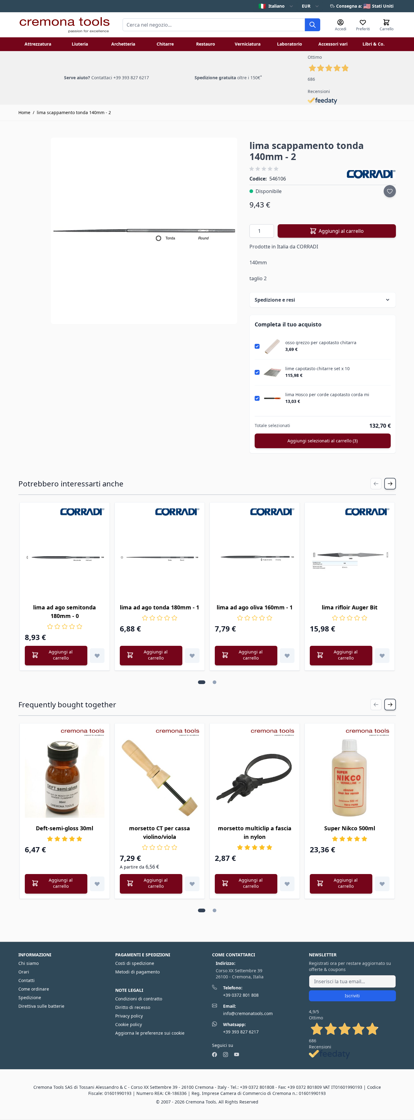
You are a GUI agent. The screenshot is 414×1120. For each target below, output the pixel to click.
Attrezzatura (38, 44)
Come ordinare (33, 989)
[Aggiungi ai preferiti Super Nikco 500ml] (382, 883)
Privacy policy (129, 1016)
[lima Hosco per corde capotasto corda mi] (272, 398)
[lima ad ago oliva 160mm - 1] (254, 557)
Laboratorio (289, 44)
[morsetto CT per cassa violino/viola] (159, 778)
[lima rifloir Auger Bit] (349, 557)
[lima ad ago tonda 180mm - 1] (159, 557)
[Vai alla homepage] (64, 25)
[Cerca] (312, 24)
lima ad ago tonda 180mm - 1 (159, 607)
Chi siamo (28, 963)
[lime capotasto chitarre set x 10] (272, 372)
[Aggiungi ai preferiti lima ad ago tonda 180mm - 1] (192, 655)
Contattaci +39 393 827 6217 (120, 77)
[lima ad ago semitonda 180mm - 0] (64, 557)
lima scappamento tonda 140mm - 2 (74, 112)
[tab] (201, 682)
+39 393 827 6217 (241, 1032)
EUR (306, 6)
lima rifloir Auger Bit (350, 607)
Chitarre (165, 44)
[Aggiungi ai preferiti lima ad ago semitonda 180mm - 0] (97, 655)
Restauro (205, 44)
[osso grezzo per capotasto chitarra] (272, 346)
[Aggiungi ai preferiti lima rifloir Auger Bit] (382, 655)
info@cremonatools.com (248, 1013)
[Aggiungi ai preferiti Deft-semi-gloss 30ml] (97, 883)
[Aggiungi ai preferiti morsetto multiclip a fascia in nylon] (287, 883)
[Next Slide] (390, 483)
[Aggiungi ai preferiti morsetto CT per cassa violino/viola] (192, 883)
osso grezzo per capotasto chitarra (320, 342)
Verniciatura (247, 44)
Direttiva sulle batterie (41, 1006)
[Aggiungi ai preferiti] (390, 191)
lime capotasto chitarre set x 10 (317, 368)
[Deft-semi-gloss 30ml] (64, 778)
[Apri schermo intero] (144, 231)
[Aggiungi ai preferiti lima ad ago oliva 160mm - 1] (287, 655)
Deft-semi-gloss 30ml (64, 828)
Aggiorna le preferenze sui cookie (149, 1033)
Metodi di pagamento (137, 972)
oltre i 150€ (228, 77)
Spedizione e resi (275, 299)
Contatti (26, 980)
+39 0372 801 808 (241, 995)
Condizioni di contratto (138, 999)
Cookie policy (128, 1024)
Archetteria (123, 44)
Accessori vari (333, 44)
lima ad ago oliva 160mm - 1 (255, 607)
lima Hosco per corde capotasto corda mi (327, 394)
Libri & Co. (374, 44)
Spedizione (29, 997)
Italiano (271, 6)
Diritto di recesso (132, 1007)
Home (24, 112)
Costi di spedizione (134, 963)
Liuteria (80, 44)
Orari (23, 972)
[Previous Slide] (376, 483)
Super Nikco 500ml (349, 828)
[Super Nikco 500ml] (349, 778)
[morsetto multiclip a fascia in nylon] (254, 778)
